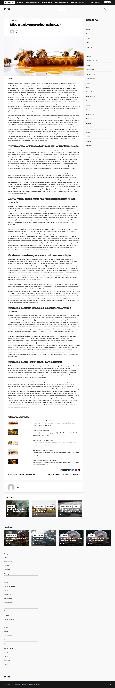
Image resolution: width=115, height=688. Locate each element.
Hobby (88, 52)
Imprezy (88, 56)
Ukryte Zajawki (40, 506)
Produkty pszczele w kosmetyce (22, 475)
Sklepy (88, 105)
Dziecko (88, 38)
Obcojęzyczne (90, 78)
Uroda (88, 132)
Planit (7, 8)
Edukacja (89, 43)
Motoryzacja (90, 70)
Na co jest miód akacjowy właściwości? (45, 460)
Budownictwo (90, 34)
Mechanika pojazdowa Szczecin (16, 539)
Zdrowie (14, 20)
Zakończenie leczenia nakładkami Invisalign (70, 510)
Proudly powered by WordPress (12, 684)
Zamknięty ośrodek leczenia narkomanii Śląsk (16, 511)
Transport (89, 119)
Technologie (90, 114)
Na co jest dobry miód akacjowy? (43, 421)
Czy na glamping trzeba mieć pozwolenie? (71, 539)
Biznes (88, 29)
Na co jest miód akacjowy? (41, 430)
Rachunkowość (90, 96)
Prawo (88, 87)
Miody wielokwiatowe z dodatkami (43, 510)
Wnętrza (88, 141)
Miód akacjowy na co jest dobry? (43, 450)
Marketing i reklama (92, 61)
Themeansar (36, 684)
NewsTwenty (28, 684)
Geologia (89, 47)
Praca (88, 83)
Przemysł (89, 92)
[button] (105, 9)
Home (61, 9)
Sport (88, 110)
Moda (88, 65)
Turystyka (89, 123)
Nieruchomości (90, 74)
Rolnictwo (89, 101)
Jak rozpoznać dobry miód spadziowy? (63, 475)
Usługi (88, 136)
